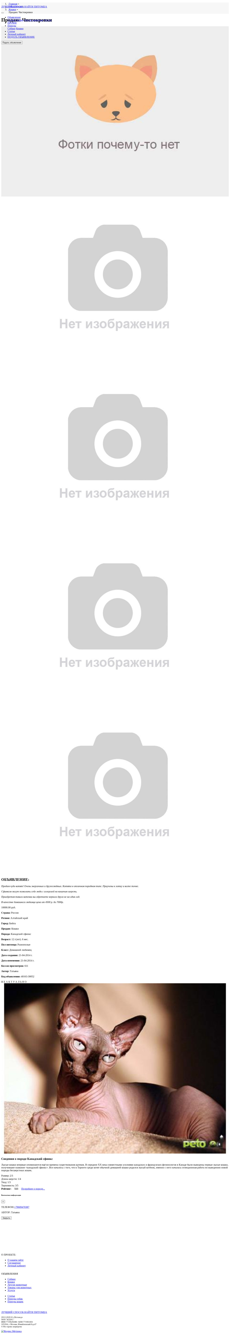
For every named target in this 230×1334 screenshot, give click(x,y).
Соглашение (14, 1263)
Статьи (11, 31)
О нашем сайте (15, 1260)
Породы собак (15, 1298)
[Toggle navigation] (2, 12)
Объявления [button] (14, 17)
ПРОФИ (12, 23)
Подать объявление (12, 42)
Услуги (48, 20)
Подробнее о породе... (33, 1188)
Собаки (11, 20)
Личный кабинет (17, 34)
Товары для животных (19, 1287)
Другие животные (33, 20)
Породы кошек (15, 1301)
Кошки (19, 20)
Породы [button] (12, 25)
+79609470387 (21, 1207)
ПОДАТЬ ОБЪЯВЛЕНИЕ (21, 37)
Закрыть (6, 1218)
